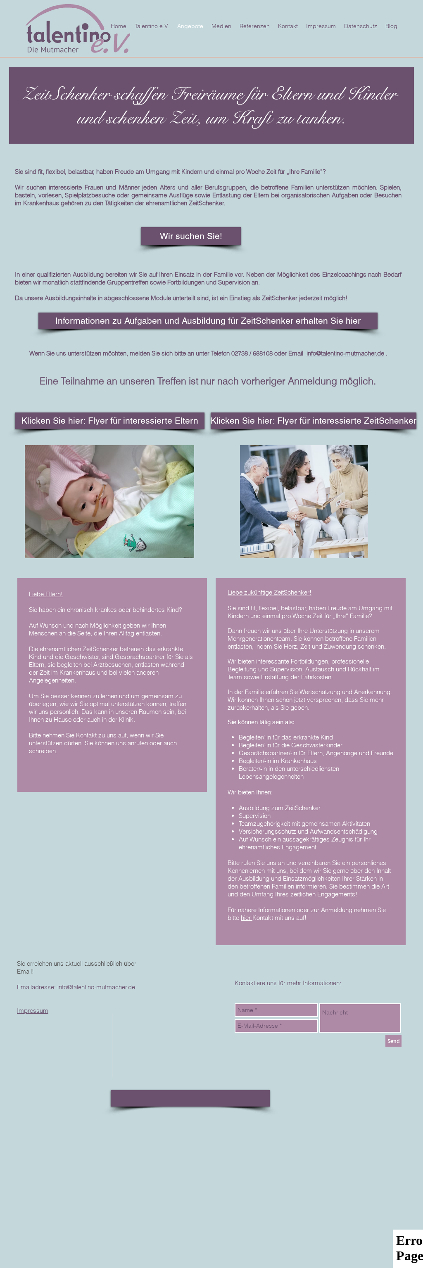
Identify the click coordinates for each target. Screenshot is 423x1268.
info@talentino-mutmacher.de (345, 353)
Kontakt (86, 735)
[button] (191, 236)
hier (246, 918)
